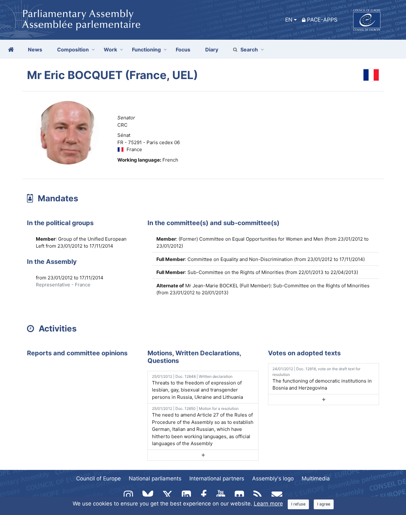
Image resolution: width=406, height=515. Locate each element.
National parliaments (155, 478)
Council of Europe (98, 478)
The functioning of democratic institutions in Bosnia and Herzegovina (322, 378)
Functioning (146, 49)
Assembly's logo (273, 478)
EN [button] (288, 20)
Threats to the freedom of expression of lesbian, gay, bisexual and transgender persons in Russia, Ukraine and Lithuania (197, 387)
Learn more (268, 503)
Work (110, 49)
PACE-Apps (322, 20)
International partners (216, 478)
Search (249, 49)
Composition (73, 49)
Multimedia (316, 478)
